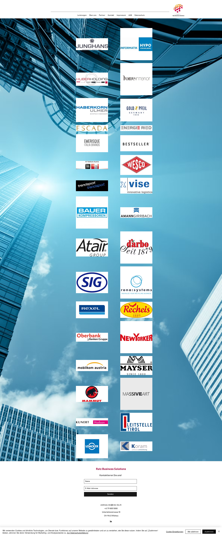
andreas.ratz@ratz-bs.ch (110, 505)
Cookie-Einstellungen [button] (174, 531)
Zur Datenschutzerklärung (77, 532)
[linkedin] (111, 521)
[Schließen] (218, 531)
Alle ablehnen (193, 531)
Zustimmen (209, 531)
